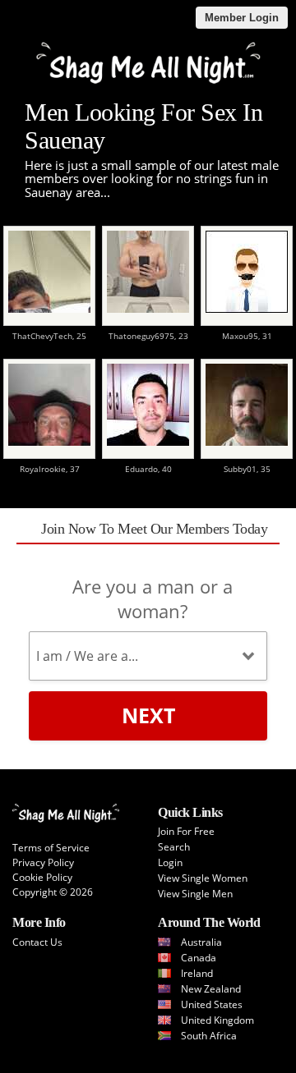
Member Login (242, 17)
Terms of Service (51, 848)
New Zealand (211, 989)
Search (174, 847)
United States (212, 1004)
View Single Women (202, 878)
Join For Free (186, 831)
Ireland (197, 973)
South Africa (209, 1036)
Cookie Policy (42, 877)
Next (148, 715)
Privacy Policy (43, 862)
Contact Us (37, 942)
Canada (198, 958)
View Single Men (195, 894)
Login (170, 862)
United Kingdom (217, 1020)
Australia (201, 942)
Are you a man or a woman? (152, 598)
